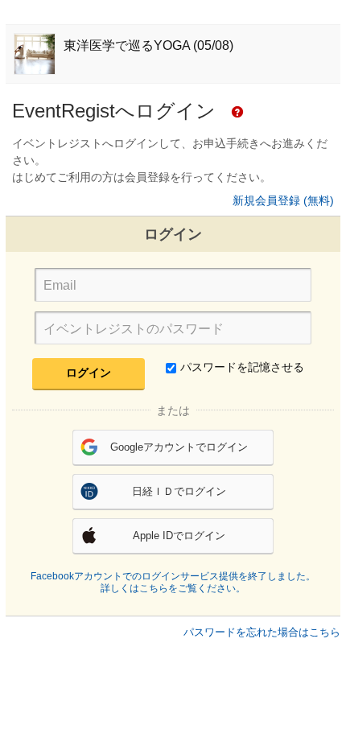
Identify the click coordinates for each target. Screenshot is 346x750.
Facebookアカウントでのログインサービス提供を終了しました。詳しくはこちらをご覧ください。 (173, 583)
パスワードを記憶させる (242, 367)
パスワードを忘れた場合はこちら (261, 632)
